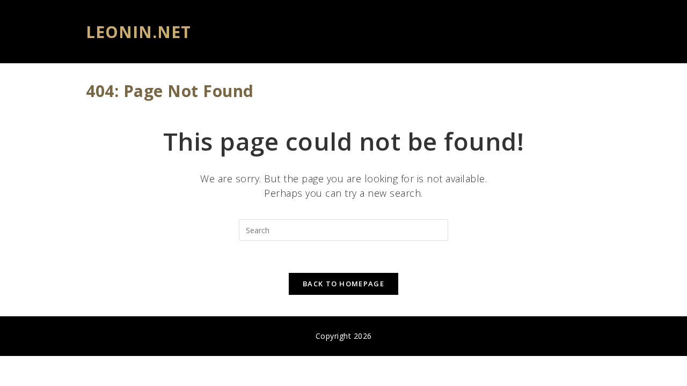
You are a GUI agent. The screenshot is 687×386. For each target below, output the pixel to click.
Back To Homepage (343, 283)
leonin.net (138, 32)
